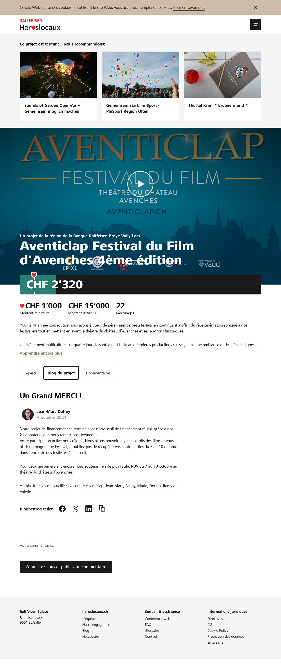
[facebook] (62, 509)
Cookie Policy (217, 630)
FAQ (148, 625)
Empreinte (215, 642)
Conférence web (157, 619)
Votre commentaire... (37, 545)
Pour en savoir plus (189, 7)
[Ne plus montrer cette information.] (255, 7)
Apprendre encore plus (41, 353)
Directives (215, 619)
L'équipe (88, 619)
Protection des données (225, 636)
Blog (85, 630)
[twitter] (75, 509)
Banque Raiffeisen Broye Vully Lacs (106, 236)
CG (209, 625)
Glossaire (152, 630)
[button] (255, 24)
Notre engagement (97, 625)
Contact (151, 636)
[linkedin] (88, 509)
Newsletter (90, 636)
